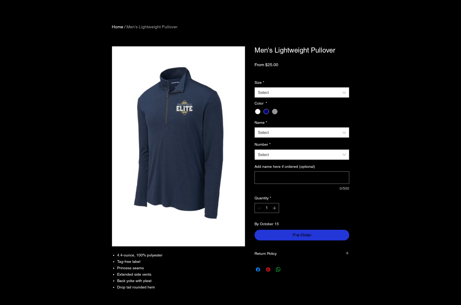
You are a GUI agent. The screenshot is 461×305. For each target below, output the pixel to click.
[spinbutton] (267, 208)
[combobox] (302, 92)
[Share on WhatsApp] (278, 269)
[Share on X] (288, 269)
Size (259, 82)
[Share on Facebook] (258, 269)
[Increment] (275, 208)
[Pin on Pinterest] (268, 269)
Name (261, 122)
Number (263, 144)
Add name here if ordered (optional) (285, 166)
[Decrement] (258, 208)
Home (117, 26)
